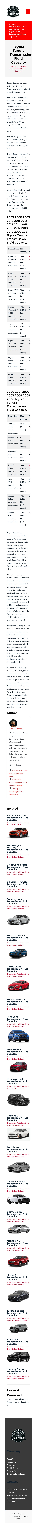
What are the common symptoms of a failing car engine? (18, 783)
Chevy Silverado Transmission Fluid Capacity (17, 1183)
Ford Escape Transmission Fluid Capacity (17, 1051)
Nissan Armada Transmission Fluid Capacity (17, 1081)
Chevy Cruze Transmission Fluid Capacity (17, 968)
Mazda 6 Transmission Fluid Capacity (17, 1277)
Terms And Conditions (16, 1474)
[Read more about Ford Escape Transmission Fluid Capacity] (18, 1067)
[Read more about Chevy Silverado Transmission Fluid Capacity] (18, 1199)
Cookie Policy (12, 1468)
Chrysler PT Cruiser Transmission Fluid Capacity (17, 884)
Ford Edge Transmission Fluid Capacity (17, 1019)
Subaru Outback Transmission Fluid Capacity (17, 937)
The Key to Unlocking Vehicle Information (15, 792)
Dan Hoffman (15, 729)
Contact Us (11, 1462)
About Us (10, 1459)
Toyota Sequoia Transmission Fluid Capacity (17, 1313)
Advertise (11, 1465)
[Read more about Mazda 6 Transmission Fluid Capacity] (18, 1296)
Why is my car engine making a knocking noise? (18, 773)
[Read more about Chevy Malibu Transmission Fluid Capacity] (18, 1229)
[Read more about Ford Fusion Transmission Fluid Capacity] (18, 1167)
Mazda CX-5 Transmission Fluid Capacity (17, 1243)
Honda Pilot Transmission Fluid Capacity (17, 1341)
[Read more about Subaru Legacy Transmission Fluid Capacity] (18, 920)
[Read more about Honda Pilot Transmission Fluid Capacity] (18, 1357)
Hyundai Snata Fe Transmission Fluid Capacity (17, 817)
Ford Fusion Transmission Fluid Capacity (17, 1149)
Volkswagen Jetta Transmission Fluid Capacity (17, 867)
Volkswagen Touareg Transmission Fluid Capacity (17, 848)
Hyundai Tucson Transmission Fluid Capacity (17, 1371)
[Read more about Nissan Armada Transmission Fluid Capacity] (18, 1100)
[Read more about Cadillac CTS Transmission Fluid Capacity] (18, 1134)
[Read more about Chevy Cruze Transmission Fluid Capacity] (18, 986)
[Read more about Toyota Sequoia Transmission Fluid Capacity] (18, 1328)
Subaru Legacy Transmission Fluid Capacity (17, 901)
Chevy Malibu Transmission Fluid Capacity (17, 1214)
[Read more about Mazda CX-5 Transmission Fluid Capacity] (18, 1260)
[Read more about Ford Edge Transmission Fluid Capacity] (18, 1036)
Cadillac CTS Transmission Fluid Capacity (17, 1117)
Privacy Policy (12, 1471)
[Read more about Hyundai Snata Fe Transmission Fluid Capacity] (18, 833)
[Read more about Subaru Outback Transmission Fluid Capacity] (18, 954)
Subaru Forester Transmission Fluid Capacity (17, 1001)
